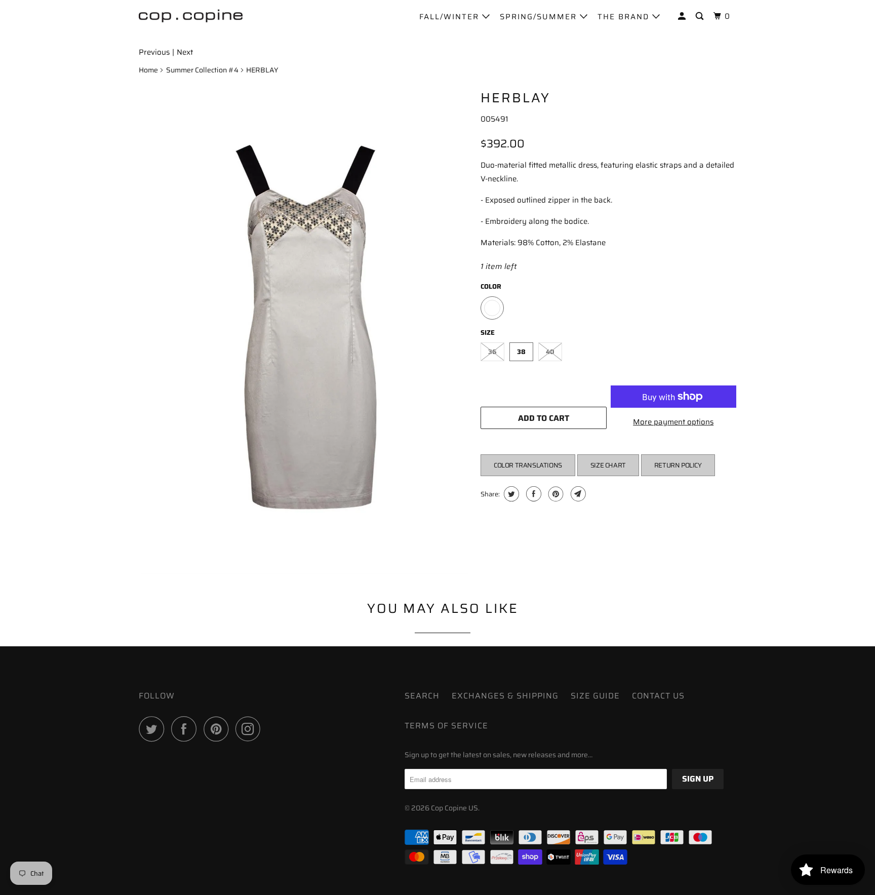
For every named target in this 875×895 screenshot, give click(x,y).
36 (492, 351)
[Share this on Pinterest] (555, 493)
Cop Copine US (454, 807)
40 (550, 351)
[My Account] (683, 16)
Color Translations (528, 465)
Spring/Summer (540, 17)
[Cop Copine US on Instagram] (250, 729)
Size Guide (595, 695)
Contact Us (658, 695)
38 (521, 351)
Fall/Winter (450, 17)
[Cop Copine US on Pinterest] (218, 729)
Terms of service (446, 725)
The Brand (625, 17)
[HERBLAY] (304, 329)
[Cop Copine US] (191, 15)
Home (148, 69)
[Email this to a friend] (577, 493)
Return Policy (678, 465)
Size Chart (608, 465)
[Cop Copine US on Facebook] (186, 729)
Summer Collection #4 (202, 69)
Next (185, 52)
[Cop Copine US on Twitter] (154, 729)
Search (422, 695)
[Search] (701, 16)
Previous (154, 52)
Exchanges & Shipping (505, 695)
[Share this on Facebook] (532, 493)
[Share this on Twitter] (510, 493)
